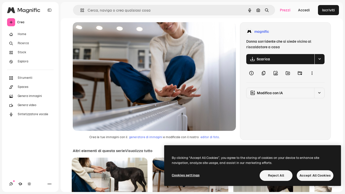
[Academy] (20, 184)
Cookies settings (186, 175)
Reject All (276, 175)
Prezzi (285, 10)
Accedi (304, 10)
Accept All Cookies (315, 175)
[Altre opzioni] (312, 73)
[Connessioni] (11, 184)
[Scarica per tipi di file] (319, 59)
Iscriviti (328, 10)
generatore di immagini (145, 137)
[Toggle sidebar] (49, 10)
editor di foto (210, 137)
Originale (106, 31)
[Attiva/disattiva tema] (29, 184)
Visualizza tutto (138, 151)
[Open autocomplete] (80, 10)
